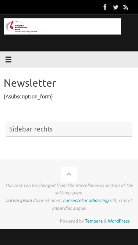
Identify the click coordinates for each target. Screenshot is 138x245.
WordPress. (119, 221)
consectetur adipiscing (86, 200)
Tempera (94, 221)
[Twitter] (115, 7)
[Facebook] (105, 7)
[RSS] (126, 7)
